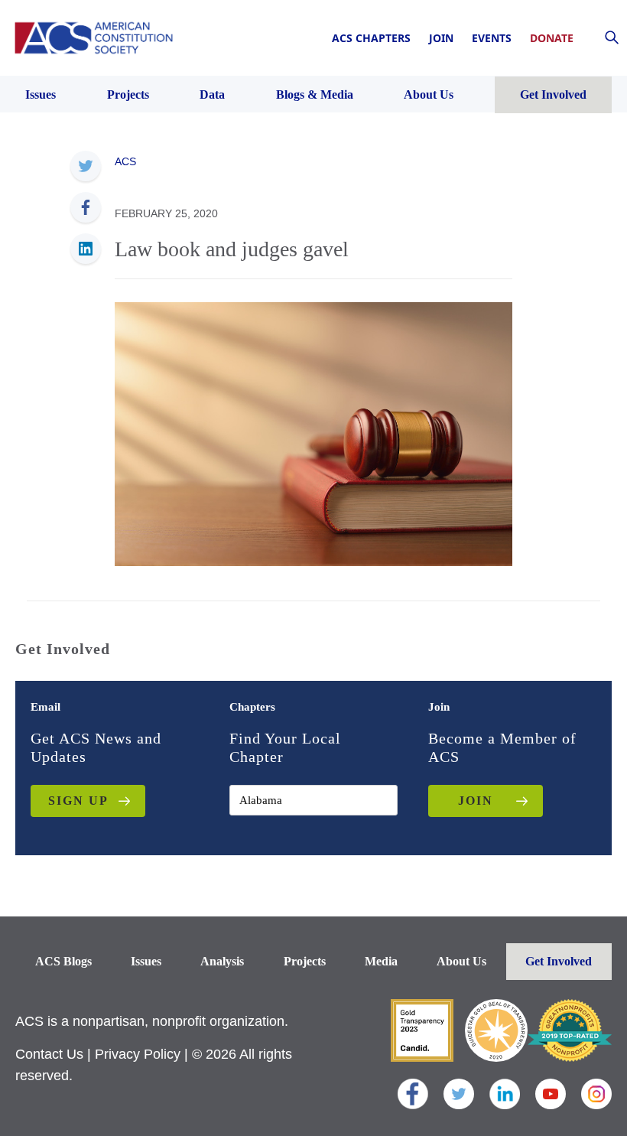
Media (381, 961)
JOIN (475, 800)
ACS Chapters (371, 38)
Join (441, 38)
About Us (461, 961)
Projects (305, 961)
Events (492, 38)
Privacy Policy (137, 1054)
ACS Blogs (63, 961)
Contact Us (49, 1054)
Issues (146, 961)
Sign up (78, 800)
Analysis (222, 961)
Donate (551, 38)
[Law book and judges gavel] (313, 433)
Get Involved (558, 961)
